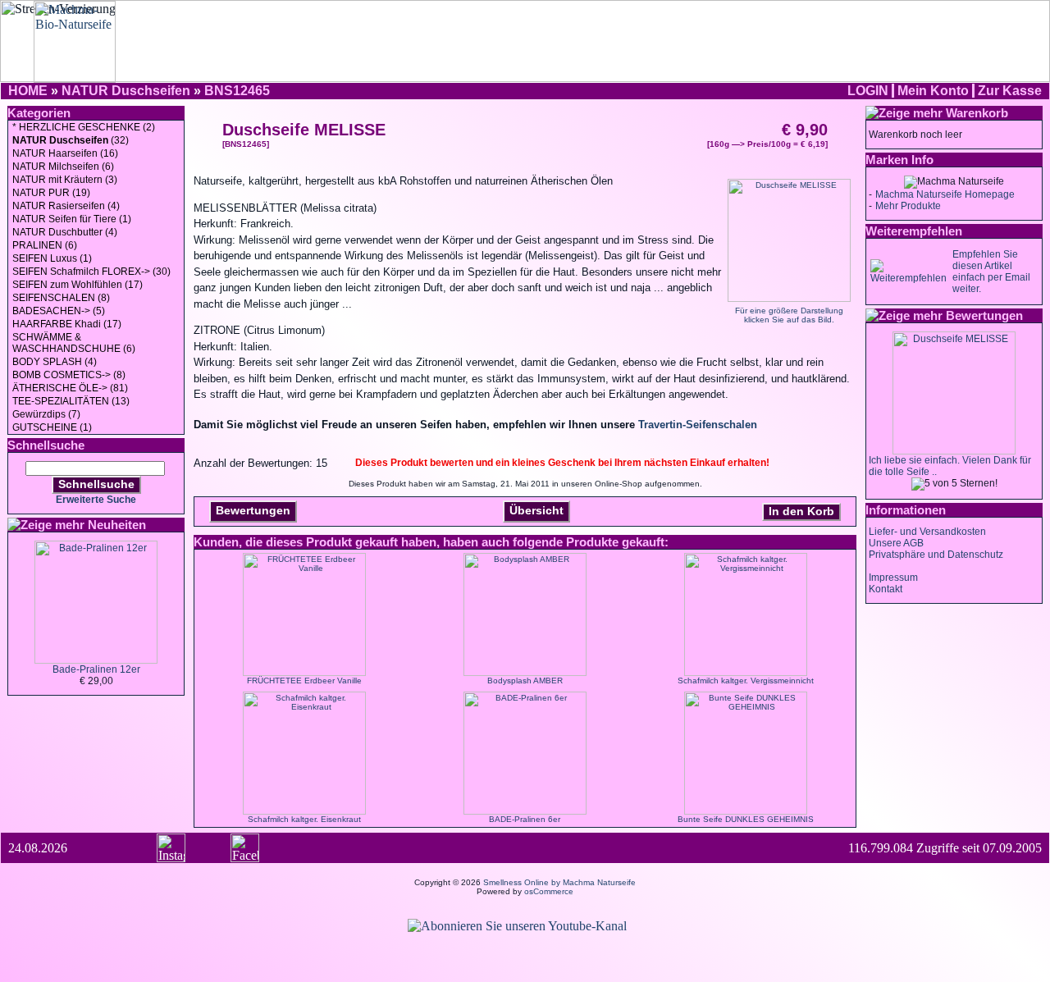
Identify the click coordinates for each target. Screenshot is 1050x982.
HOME (28, 91)
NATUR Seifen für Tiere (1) (71, 219)
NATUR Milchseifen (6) (63, 166)
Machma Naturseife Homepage (945, 194)
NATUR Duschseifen (126, 91)
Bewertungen (253, 510)
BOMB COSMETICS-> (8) (69, 375)
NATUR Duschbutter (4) (64, 232)
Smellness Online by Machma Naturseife (559, 882)
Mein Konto (933, 91)
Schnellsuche (96, 484)
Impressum (893, 577)
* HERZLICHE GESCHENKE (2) (83, 127)
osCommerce (548, 891)
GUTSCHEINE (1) (52, 427)
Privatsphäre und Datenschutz (936, 554)
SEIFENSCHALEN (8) (61, 298)
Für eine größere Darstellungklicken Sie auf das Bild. (789, 315)
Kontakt (885, 589)
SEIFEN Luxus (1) (52, 258)
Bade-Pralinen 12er (96, 669)
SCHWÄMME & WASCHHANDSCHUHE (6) (73, 342)
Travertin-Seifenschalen (697, 424)
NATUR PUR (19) (51, 193)
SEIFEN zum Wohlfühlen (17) (77, 284)
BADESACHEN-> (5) (58, 311)
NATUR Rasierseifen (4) (66, 206)
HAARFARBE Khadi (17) (66, 324)
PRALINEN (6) (44, 245)
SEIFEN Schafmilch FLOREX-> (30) (91, 271)
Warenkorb (977, 113)
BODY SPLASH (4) (54, 362)
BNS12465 (237, 91)
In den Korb (801, 511)
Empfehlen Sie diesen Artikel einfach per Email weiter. (991, 272)
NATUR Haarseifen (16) (65, 153)
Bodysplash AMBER (525, 680)
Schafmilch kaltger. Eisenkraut (304, 819)
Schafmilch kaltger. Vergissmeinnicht (746, 680)
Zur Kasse (1010, 91)
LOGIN (868, 91)
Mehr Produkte (908, 206)
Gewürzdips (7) (46, 414)
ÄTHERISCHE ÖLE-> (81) (70, 388)
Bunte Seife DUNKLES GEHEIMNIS (746, 819)
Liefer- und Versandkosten (927, 531)
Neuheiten (116, 525)
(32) (70, 140)
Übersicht (536, 510)
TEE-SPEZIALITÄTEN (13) (71, 401)
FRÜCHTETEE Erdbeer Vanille (304, 680)
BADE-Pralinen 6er (524, 819)
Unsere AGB (896, 543)
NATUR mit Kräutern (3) (64, 179)
